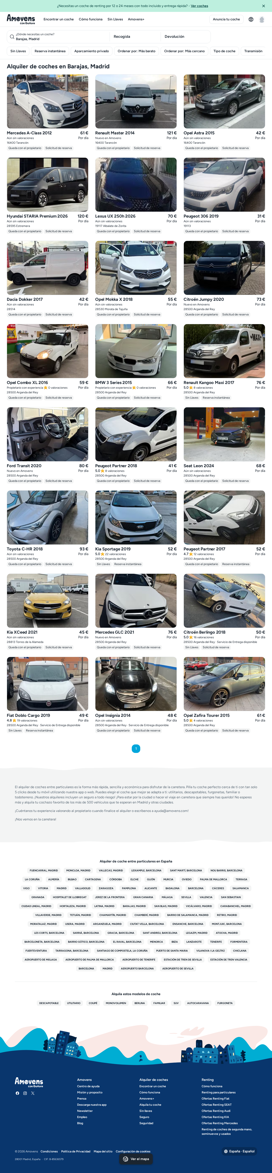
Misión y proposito (89, 1092)
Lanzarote (194, 941)
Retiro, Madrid (227, 915)
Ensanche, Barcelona (188, 924)
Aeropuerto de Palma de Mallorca (89, 959)
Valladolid (82, 888)
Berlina (140, 1003)
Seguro (144, 1117)
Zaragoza (106, 888)
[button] (265, 6)
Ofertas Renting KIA (215, 1117)
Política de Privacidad (75, 1151)
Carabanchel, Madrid (235, 906)
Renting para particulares (219, 1092)
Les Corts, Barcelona (49, 932)
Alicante (150, 888)
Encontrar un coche (59, 19)
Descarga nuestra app (91, 1105)
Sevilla (186, 897)
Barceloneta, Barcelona (42, 941)
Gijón (151, 879)
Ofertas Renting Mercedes (220, 1123)
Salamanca (240, 888)
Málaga (167, 897)
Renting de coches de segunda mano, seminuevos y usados (227, 1132)
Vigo (26, 888)
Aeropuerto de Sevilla (178, 968)
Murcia (168, 879)
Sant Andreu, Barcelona (160, 932)
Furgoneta (225, 1003)
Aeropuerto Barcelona (137, 968)
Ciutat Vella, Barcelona (147, 924)
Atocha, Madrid (227, 932)
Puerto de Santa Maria (172, 950)
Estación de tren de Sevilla (183, 959)
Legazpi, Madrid (196, 932)
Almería (53, 879)
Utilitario (73, 1003)
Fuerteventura (36, 950)
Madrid (62, 888)
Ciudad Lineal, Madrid (36, 906)
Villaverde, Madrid (48, 915)
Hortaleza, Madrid (73, 906)
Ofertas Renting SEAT (217, 1105)
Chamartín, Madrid (112, 915)
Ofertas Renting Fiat (216, 1098)
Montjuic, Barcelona (227, 924)
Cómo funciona (90, 19)
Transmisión (253, 51)
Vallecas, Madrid (111, 870)
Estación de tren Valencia (228, 959)
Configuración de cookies (133, 1151)
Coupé (93, 1003)
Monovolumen (116, 1003)
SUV (176, 1003)
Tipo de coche (224, 51)
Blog (80, 1123)
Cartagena (93, 879)
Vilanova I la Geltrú (210, 950)
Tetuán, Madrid (80, 915)
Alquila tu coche (150, 1105)
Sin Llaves (115, 19)
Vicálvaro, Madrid (199, 906)
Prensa (81, 1098)
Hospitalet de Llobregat (69, 897)
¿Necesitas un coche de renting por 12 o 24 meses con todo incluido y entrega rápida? (132, 6)
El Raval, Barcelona (127, 941)
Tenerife (216, 941)
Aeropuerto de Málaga (41, 959)
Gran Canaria (143, 897)
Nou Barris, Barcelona (226, 870)
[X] (32, 1093)
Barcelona (196, 888)
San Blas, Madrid (165, 906)
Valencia (206, 897)
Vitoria (43, 888)
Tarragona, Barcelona (71, 950)
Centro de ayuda (88, 1086)
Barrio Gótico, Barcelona (86, 941)
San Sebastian (231, 897)
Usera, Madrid (75, 924)
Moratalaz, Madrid (43, 924)
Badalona (173, 888)
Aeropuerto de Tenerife (138, 959)
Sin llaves (145, 1111)
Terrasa (241, 879)
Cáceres (218, 888)
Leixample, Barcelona (146, 870)
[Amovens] (21, 19)
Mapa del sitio (103, 1151)
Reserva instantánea (50, 51)
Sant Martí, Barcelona (186, 870)
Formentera (239, 941)
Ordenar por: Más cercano (184, 51)
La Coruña (32, 879)
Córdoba (115, 879)
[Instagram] (25, 1093)
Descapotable (49, 1003)
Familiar (159, 1003)
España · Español (242, 1151)
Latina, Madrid (104, 906)
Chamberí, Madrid (147, 915)
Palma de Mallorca (213, 879)
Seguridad (146, 1123)
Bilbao (72, 879)
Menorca (156, 941)
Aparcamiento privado (91, 51)
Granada (37, 897)
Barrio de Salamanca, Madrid (187, 915)
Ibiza (174, 941)
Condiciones (49, 1151)
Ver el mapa (140, 1159)
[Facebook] (17, 1093)
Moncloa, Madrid (78, 870)
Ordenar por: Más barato (136, 51)
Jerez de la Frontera (110, 897)
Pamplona (129, 888)
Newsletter (85, 1111)
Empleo (82, 1117)
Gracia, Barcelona (121, 932)
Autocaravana (198, 1003)
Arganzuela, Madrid (107, 924)
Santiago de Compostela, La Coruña (122, 950)
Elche (134, 879)
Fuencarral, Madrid (44, 870)
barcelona (86, 968)
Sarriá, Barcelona (86, 932)
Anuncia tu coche (226, 19)
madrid (107, 968)
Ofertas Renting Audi (216, 1111)
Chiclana (239, 950)
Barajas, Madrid (134, 906)
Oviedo (186, 879)
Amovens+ (136, 19)
